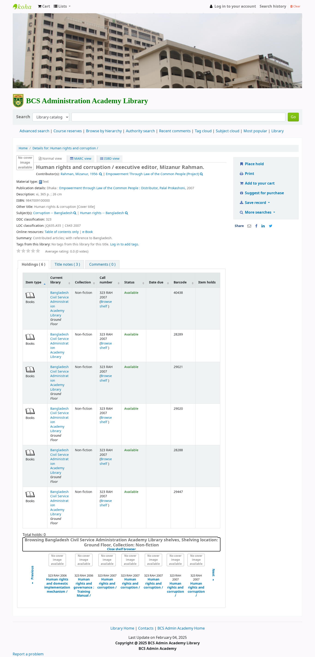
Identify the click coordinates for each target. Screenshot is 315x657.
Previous (32, 573)
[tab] (33, 264)
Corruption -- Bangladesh (53, 213)
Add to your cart (259, 183)
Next (213, 573)
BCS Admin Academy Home (181, 628)
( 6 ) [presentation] (33, 264)
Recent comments (175, 131)
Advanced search (34, 131)
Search (23, 117)
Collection (83, 282)
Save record (255, 203)
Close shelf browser (137, 549)
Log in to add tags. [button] (124, 244)
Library (277, 131)
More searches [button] (258, 212)
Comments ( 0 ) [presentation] (102, 264)
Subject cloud (227, 131)
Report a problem (28, 654)
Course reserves (67, 131)
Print (249, 174)
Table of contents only (62, 232)
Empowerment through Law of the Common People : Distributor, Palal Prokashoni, (122, 188)
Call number (106, 280)
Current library (56, 280)
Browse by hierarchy (104, 131)
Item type (33, 282)
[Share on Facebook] (256, 226)
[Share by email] (249, 226)
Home (23, 148)
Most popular (255, 131)
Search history (273, 6)
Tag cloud (203, 131)
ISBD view (111, 158)
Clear (296, 6)
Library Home (122, 628)
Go (293, 117)
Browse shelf (106, 304)
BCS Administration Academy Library (24, 10)
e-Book (87, 232)
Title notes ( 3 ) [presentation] (67, 264)
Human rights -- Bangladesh (102, 213)
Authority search (140, 131)
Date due (156, 282)
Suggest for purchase (264, 193)
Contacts (146, 628)
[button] (44, 6)
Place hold (254, 164)
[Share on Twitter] (270, 226)
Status (129, 282)
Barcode (180, 282)
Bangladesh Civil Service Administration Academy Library (59, 304)
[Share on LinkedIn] (263, 226)
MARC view (82, 158)
